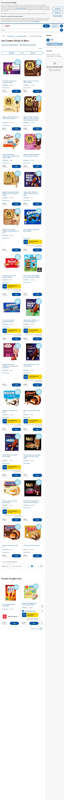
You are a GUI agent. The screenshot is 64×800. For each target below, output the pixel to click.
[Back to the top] (32, 572)
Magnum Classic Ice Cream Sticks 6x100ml (31, 81)
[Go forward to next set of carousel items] (41, 628)
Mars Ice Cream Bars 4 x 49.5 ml (31, 411)
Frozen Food (10, 36)
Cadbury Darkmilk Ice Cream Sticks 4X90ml (31, 365)
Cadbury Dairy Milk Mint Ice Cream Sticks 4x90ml (31, 320)
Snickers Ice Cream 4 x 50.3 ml (10, 546)
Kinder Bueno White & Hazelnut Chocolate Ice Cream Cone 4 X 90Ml (11, 156)
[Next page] (41, 566)
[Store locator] (61, 26)
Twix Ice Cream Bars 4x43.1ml (31, 545)
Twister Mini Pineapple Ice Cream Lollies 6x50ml (29, 604)
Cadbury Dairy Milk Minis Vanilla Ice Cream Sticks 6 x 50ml (31, 193)
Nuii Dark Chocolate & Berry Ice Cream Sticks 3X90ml (31, 501)
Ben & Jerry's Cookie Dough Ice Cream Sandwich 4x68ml (31, 276)
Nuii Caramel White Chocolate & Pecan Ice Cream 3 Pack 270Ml (31, 456)
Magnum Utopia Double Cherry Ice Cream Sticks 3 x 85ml (32, 155)
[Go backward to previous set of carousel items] (37, 628)
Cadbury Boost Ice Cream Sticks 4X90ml (9, 455)
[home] (3, 36)
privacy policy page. (21, 8)
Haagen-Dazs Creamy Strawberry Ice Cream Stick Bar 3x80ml (10, 366)
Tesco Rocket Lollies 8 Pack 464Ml (8, 605)
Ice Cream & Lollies (21, 36)
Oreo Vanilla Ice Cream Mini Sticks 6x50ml (31, 230)
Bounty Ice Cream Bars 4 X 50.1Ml (9, 411)
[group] (9, 44)
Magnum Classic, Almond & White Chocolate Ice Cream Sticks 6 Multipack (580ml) (31, 118)
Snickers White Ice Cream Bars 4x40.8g (9, 501)
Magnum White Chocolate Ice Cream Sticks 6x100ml (10, 117)
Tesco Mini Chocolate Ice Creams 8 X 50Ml (9, 81)
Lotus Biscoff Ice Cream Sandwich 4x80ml (9, 276)
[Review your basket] (48, 40)
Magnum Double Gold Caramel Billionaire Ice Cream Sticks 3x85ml (10, 193)
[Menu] (2, 26)
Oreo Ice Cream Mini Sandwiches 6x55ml (8, 320)
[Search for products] (61, 30)
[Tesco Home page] (7, 26)
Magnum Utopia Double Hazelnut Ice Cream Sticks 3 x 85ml (10, 231)
